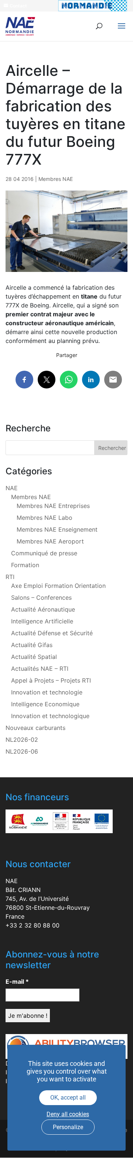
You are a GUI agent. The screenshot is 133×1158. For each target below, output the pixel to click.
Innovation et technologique (50, 716)
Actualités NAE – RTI (39, 668)
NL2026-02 (22, 739)
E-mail (17, 981)
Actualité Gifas (31, 645)
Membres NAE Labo (44, 517)
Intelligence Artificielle (42, 621)
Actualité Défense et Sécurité (52, 633)
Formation (25, 565)
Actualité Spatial (34, 656)
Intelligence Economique (45, 704)
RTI (10, 576)
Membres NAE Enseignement (57, 529)
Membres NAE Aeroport (50, 541)
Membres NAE (55, 179)
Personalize (68, 1127)
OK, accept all (68, 1097)
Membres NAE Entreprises (53, 505)
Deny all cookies (68, 1114)
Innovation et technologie (46, 692)
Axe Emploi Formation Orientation (58, 585)
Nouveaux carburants (35, 727)
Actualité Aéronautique (43, 609)
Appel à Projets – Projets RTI (51, 680)
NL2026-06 (22, 751)
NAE (12, 488)
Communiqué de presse (44, 553)
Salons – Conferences (41, 597)
